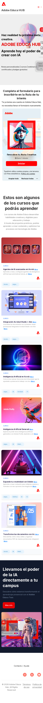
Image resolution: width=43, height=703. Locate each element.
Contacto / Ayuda (21, 666)
